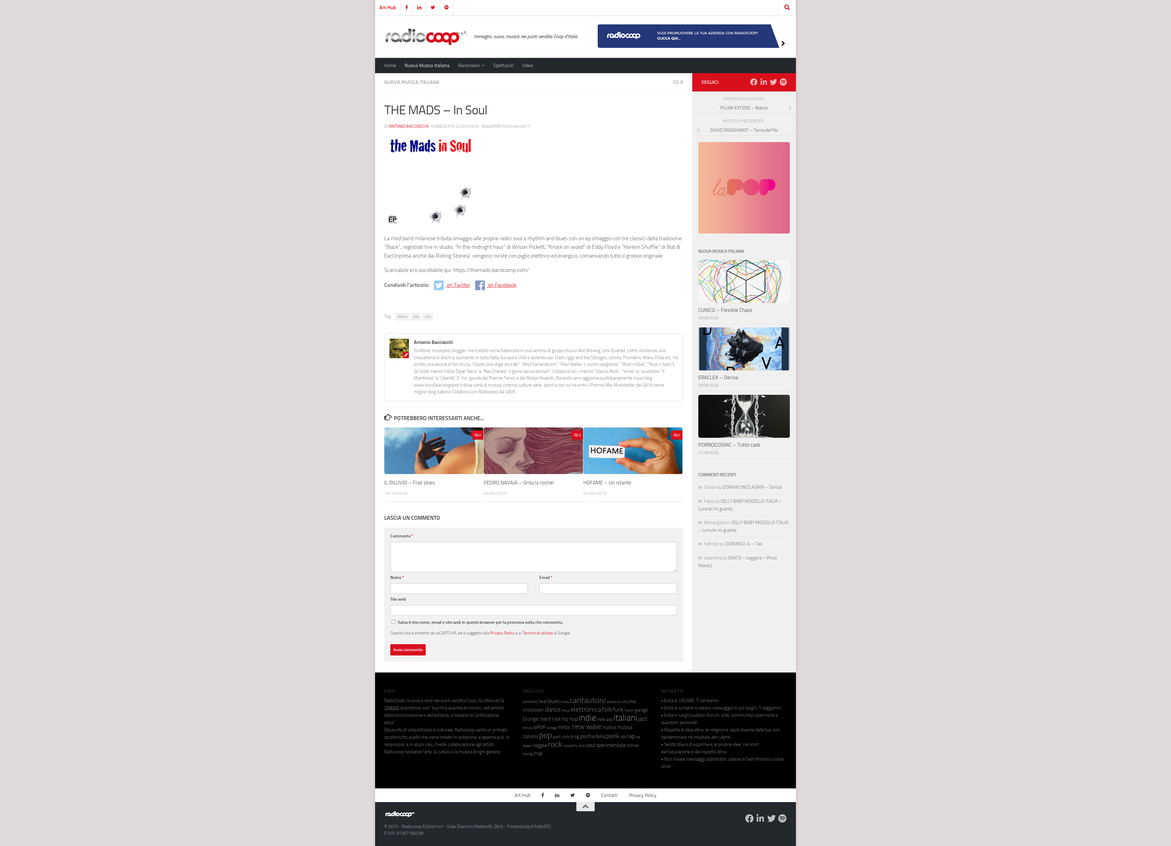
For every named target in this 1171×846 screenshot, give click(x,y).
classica (614, 701)
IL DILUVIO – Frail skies (409, 483)
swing (528, 753)
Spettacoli (503, 65)
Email (546, 577)
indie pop (605, 719)
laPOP (539, 727)
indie (587, 717)
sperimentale (611, 745)
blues (554, 701)
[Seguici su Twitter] (773, 82)
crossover (533, 710)
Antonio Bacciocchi (408, 126)
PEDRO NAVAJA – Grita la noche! (519, 483)
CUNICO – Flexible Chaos (725, 310)
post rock (561, 736)
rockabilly (570, 746)
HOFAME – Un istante (607, 483)
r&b (623, 736)
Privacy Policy (502, 632)
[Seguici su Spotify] (783, 82)
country (629, 701)
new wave (587, 727)
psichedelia (592, 736)
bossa (564, 702)
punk (612, 736)
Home (390, 65)
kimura (527, 728)
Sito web (398, 599)
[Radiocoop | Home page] (426, 36)
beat (542, 701)
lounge (551, 728)
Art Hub (387, 7)
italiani (402, 316)
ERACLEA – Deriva (718, 377)
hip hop (570, 719)
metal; (564, 727)
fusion (629, 710)
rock (427, 316)
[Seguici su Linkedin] (763, 82)
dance (553, 709)
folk (607, 709)
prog (574, 736)
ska (581, 745)
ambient (530, 701)
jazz (642, 719)
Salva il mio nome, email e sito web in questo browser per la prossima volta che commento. (480, 622)
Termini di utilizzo (537, 632)
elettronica (586, 709)
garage (641, 710)
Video (527, 65)
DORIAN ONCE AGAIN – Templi (752, 487)
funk (618, 709)
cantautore (588, 700)
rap (631, 736)
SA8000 (391, 708)
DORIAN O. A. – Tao (743, 544)
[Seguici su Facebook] (753, 82)
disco (566, 710)
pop (416, 316)
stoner (633, 745)
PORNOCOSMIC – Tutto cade (729, 445)
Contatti (609, 795)
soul (590, 745)
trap (538, 753)
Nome (397, 577)
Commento (401, 536)
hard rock (551, 719)
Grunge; (531, 719)
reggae (540, 745)
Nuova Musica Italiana (427, 65)
